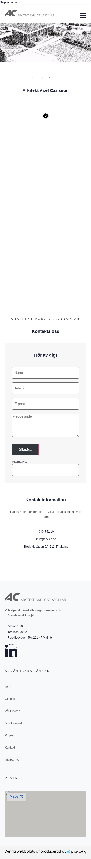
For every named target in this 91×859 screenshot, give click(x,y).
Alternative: (19, 461)
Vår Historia (12, 711)
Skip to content (9, 2)
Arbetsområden (15, 723)
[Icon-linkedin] (11, 650)
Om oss (10, 699)
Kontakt (10, 747)
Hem (8, 686)
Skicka (25, 449)
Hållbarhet (12, 759)
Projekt (9, 735)
